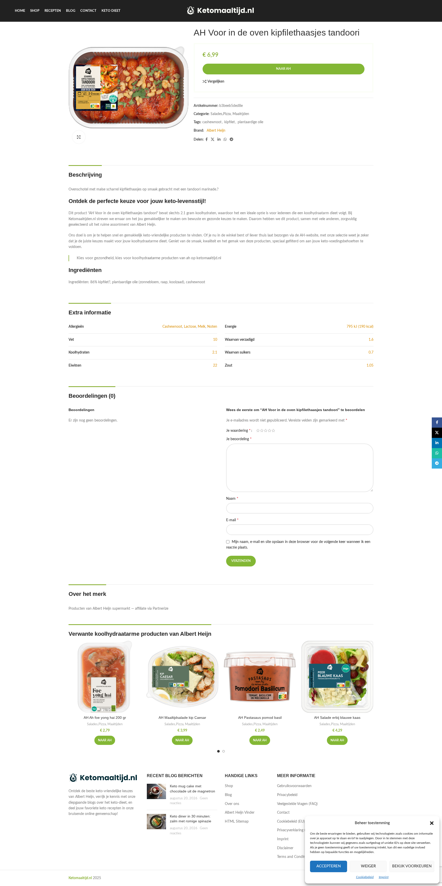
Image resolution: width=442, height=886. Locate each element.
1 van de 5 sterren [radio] (258, 430)
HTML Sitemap (237, 821)
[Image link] (104, 778)
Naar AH (283, 69)
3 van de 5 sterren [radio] (266, 430)
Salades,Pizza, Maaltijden (230, 114)
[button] (431, 823)
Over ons (232, 804)
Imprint (384, 877)
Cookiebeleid (365, 877)
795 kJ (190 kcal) (360, 326)
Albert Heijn (216, 130)
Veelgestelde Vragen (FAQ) (297, 804)
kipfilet (229, 122)
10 (215, 340)
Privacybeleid (287, 795)
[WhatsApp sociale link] (225, 139)
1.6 (371, 340)
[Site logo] (221, 11)
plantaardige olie (250, 122)
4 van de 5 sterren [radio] (269, 430)
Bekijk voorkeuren (412, 866)
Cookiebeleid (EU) (291, 821)
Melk (201, 326)
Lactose (190, 326)
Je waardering (238, 430)
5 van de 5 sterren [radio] (273, 430)
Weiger (368, 866)
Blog (228, 795)
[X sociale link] (212, 139)
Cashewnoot (172, 326)
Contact (283, 812)
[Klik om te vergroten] (78, 137)
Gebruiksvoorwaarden (294, 786)
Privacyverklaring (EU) (294, 830)
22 (215, 365)
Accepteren (328, 866)
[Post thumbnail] (156, 795)
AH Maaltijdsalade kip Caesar (182, 717)
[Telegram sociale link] (231, 139)
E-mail (232, 520)
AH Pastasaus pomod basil (260, 717)
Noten (212, 326)
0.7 (371, 352)
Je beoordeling (239, 439)
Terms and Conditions (294, 857)
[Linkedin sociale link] (219, 139)
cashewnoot (212, 122)
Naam (232, 498)
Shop (229, 786)
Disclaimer (285, 848)
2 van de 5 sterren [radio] (262, 430)
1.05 (370, 365)
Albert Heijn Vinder (240, 812)
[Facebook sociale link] (206, 139)
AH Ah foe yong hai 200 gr (105, 717)
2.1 (214, 352)
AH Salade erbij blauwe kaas (337, 717)
